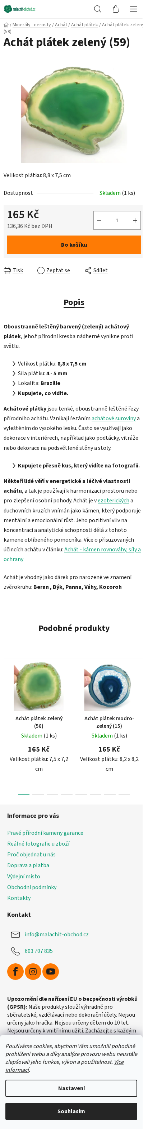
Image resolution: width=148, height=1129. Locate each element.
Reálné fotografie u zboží (38, 844)
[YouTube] (50, 971)
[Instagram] (33, 971)
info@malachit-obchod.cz (57, 934)
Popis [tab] (74, 302)
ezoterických (113, 501)
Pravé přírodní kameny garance (45, 833)
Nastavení (71, 1088)
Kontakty (19, 898)
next (140, 688)
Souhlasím (71, 1111)
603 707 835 (39, 951)
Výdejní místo (23, 877)
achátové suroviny (114, 418)
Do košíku (74, 245)
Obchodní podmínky (31, 887)
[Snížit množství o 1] (99, 220)
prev (7, 688)
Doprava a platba (28, 865)
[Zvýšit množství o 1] (135, 220)
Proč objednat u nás (31, 855)
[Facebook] (15, 971)
